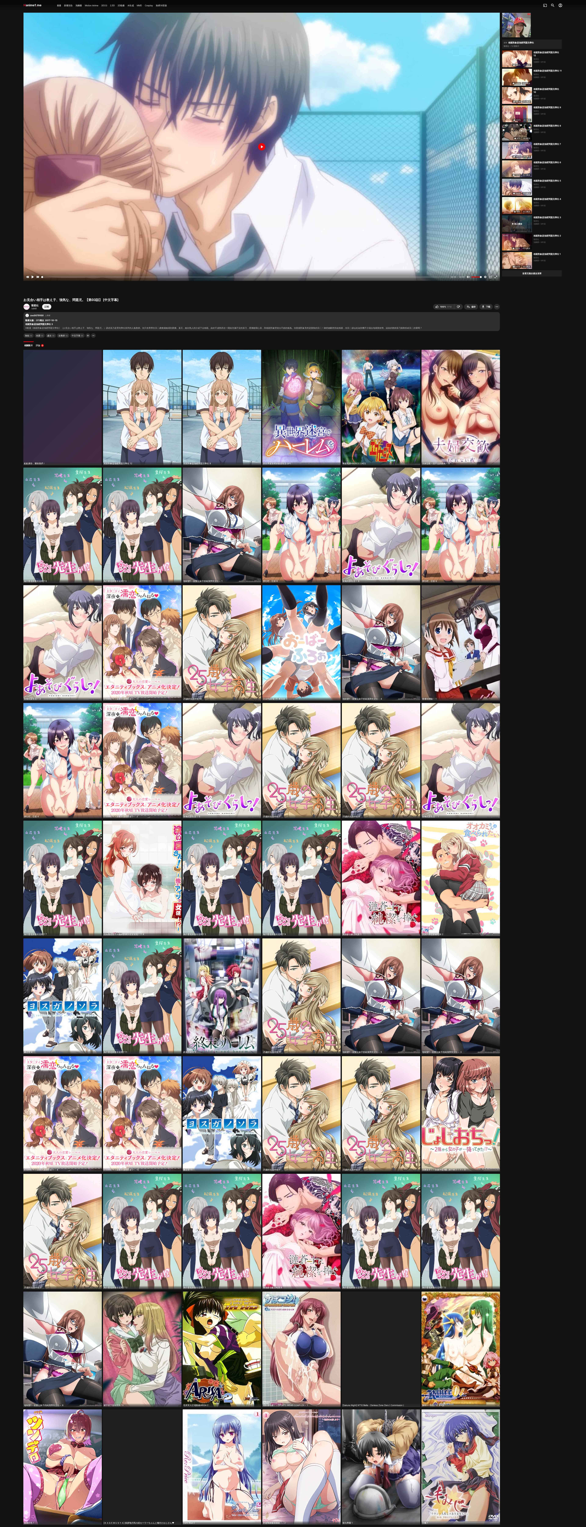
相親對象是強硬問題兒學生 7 (547, 144)
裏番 (59, 5)
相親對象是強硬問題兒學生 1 (547, 254)
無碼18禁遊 (161, 5)
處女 (50, 335)
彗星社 (35, 305)
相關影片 (28, 345)
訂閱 (47, 306)
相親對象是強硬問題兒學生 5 (547, 180)
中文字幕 (77, 335)
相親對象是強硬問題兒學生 (521, 42)
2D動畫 (121, 5)
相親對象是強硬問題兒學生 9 (547, 107)
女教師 (63, 335)
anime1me (33, 5)
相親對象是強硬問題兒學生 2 (547, 235)
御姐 (28, 335)
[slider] (245, 277)
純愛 (39, 335)
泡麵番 (79, 5)
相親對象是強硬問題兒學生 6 (547, 162)
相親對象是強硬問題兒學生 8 (547, 125)
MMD (139, 5)
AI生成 (131, 5)
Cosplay (149, 5)
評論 (39, 345)
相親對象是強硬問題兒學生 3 (547, 217)
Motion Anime (91, 5)
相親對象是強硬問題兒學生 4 (547, 199)
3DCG (104, 5)
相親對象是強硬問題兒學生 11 (548, 70)
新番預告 (68, 5)
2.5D (112, 5)
